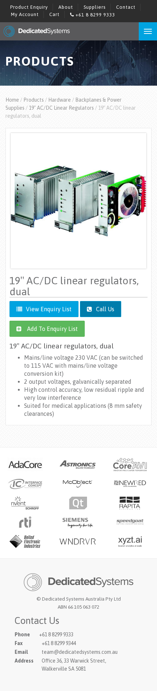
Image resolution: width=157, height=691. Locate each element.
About (65, 7)
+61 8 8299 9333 (94, 14)
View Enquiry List (49, 309)
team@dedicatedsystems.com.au (80, 652)
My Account (25, 14)
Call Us (104, 309)
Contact (125, 7)
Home (12, 100)
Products (33, 100)
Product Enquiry (29, 7)
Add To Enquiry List (52, 328)
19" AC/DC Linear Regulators (61, 108)
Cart (54, 14)
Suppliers (95, 7)
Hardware (59, 100)
